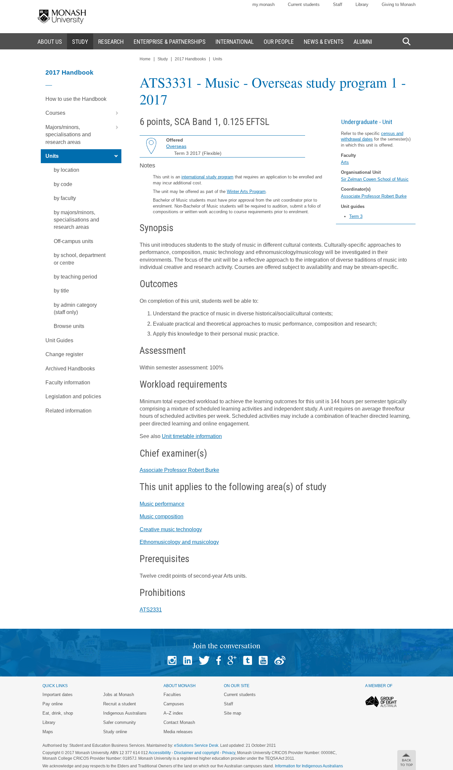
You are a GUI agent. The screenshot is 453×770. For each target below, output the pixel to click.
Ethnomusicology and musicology (179, 542)
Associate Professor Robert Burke (374, 196)
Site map (232, 713)
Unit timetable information (192, 436)
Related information (68, 411)
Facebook (218, 660)
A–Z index (173, 713)
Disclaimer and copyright (196, 752)
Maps (47, 731)
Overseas (176, 146)
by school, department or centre (79, 258)
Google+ (231, 660)
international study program (207, 176)
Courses (55, 113)
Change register (64, 354)
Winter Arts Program (246, 191)
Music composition (161, 516)
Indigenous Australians (125, 713)
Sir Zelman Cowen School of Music (375, 179)
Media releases (178, 731)
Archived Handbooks (70, 368)
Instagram (171, 660)
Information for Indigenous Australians (309, 766)
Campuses (173, 703)
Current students (304, 4)
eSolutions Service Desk (196, 745)
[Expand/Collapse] (114, 113)
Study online (115, 731)
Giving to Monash (399, 4)
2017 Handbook (69, 72)
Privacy (228, 752)
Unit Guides (59, 340)
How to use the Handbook (75, 99)
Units (52, 156)
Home (145, 59)
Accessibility (160, 752)
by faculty (65, 198)
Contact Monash (179, 722)
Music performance (162, 504)
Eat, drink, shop (57, 713)
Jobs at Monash (118, 694)
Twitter (204, 660)
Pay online (52, 703)
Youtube (263, 660)
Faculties (172, 694)
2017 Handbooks (190, 59)
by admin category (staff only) (75, 308)
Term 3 (355, 216)
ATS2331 (151, 609)
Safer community (119, 722)
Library (362, 4)
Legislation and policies (73, 396)
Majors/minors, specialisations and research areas (68, 134)
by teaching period (75, 277)
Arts (345, 162)
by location (66, 170)
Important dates (57, 694)
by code (63, 184)
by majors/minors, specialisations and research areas (76, 220)
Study (163, 59)
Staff (337, 4)
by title (61, 290)
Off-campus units (73, 241)
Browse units (69, 326)
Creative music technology (171, 529)
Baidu (280, 660)
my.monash (263, 4)
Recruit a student (119, 703)
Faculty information (67, 382)
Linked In (187, 660)
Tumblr (247, 660)
